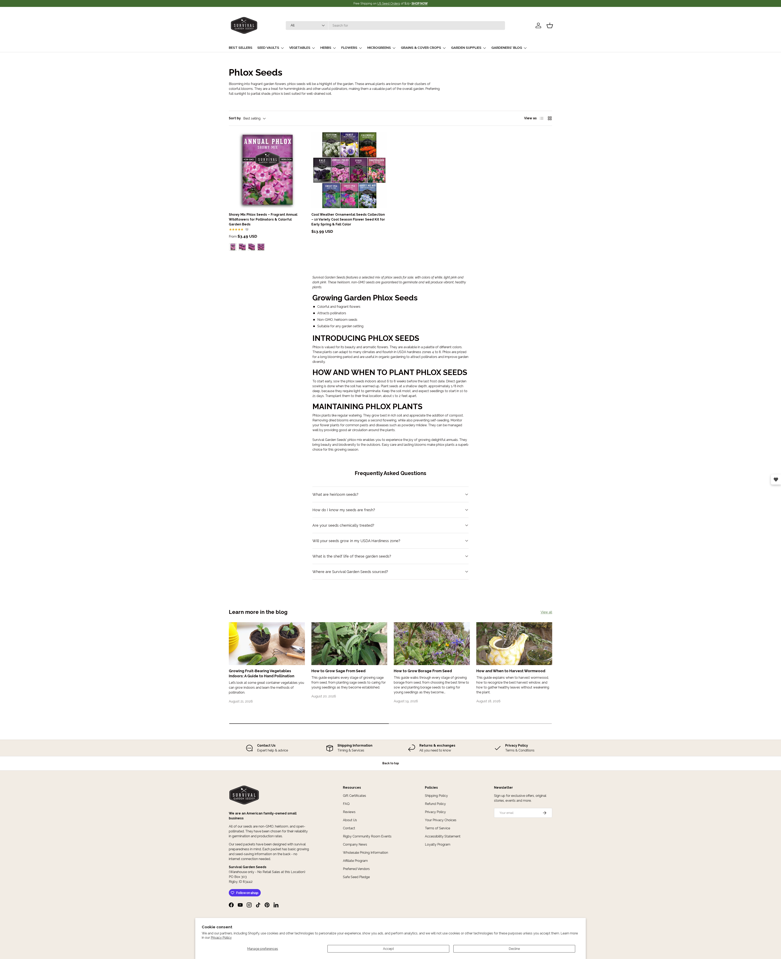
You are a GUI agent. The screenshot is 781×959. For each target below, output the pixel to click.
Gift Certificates (354, 796)
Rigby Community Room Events (367, 836)
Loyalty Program (437, 844)
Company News (355, 844)
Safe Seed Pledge (356, 877)
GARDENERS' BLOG (506, 48)
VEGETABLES (299, 48)
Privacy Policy (221, 937)
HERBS (325, 48)
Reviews (349, 812)
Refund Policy (435, 804)
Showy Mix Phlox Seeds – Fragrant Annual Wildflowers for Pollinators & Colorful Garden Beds (263, 219)
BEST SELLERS (240, 48)
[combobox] (395, 25)
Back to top (390, 763)
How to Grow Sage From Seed (338, 671)
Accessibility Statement (442, 836)
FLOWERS (349, 48)
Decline (514, 949)
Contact (349, 828)
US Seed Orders (388, 3)
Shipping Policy (436, 796)
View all (546, 612)
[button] (549, 25)
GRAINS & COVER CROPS (421, 48)
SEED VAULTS (268, 48)
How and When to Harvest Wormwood (510, 671)
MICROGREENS (379, 48)
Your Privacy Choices (440, 820)
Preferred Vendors (356, 869)
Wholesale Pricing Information (365, 853)
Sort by (235, 118)
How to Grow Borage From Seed (423, 671)
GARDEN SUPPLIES (466, 48)
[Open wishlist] (776, 479)
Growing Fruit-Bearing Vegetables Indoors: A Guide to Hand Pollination (261, 673)
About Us (350, 820)
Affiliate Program (355, 861)
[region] (390, 748)
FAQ (346, 804)
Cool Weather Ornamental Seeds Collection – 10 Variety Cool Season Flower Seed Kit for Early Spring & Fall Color (348, 219)
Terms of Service (437, 828)
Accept (388, 949)
